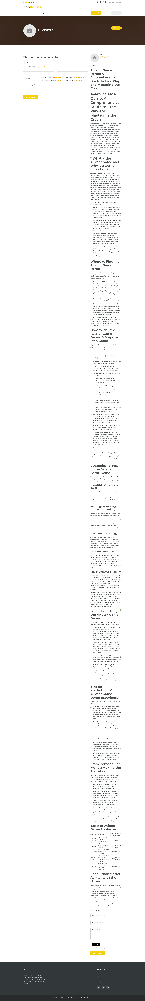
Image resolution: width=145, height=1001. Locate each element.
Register (119, 2)
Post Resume (76, 13)
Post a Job (95, 13)
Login (112, 2)
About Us (55, 13)
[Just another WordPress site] (33, 7)
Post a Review (30, 97)
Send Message (97, 953)
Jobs (85, 13)
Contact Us (65, 13)
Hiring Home (44, 13)
